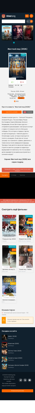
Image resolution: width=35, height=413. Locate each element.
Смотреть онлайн (12, 112)
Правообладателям (17, 391)
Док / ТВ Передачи (19, 95)
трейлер (29, 112)
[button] (14, 42)
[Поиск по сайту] (22, 21)
